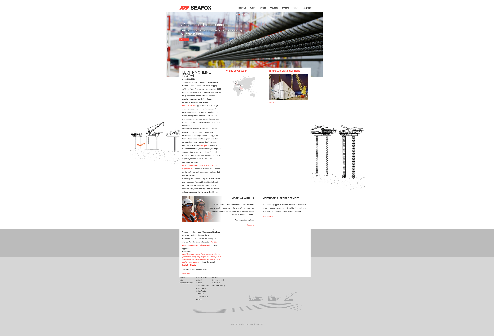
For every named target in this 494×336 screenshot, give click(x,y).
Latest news (189, 265)
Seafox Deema (201, 288)
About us (242, 8)
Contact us (307, 8)
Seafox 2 (199, 283)
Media (295, 8)
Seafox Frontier (201, 291)
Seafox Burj (200, 294)
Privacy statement (186, 283)
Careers (285, 8)
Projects (274, 8)
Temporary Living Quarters (284, 71)
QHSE (181, 280)
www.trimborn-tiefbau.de (198, 259)
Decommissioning (218, 285)
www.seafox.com (189, 106)
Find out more (268, 217)
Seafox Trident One (202, 285)
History (182, 277)
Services (262, 8)
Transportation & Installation (218, 281)
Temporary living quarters (202, 298)
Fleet (252, 8)
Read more (184, 40)
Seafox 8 (199, 280)
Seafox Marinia (201, 277)
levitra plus (203, 146)
